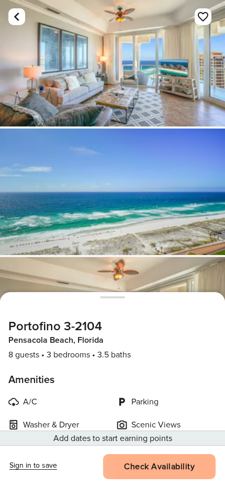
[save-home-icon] (203, 16)
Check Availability (159, 466)
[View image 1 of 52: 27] (112, 63)
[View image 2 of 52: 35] (112, 192)
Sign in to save (33, 465)
